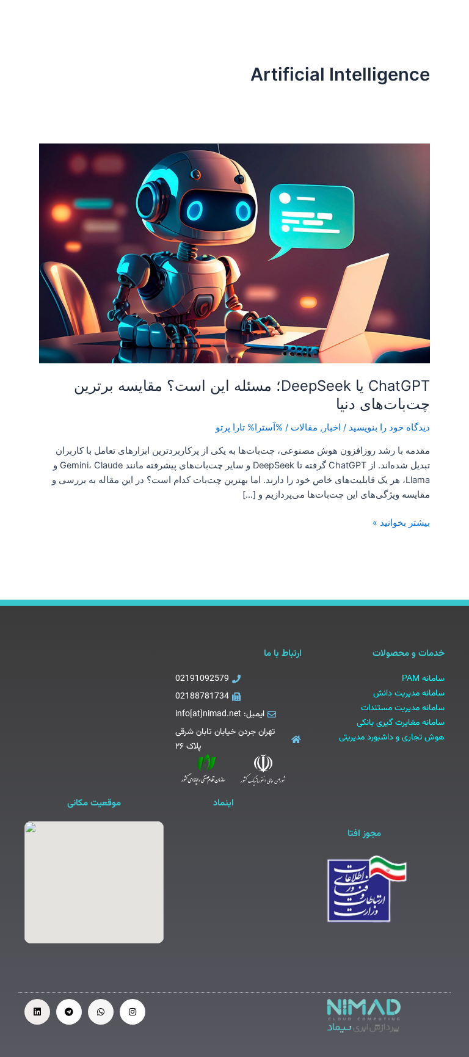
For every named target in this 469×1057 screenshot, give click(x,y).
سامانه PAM (423, 679)
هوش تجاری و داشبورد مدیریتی (392, 737)
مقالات (304, 427)
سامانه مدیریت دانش (409, 693)
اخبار (331, 427)
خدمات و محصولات (409, 654)
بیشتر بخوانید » (401, 521)
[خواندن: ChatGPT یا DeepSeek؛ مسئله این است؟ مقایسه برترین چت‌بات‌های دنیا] (234, 252)
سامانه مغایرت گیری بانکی (401, 723)
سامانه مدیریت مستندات (403, 708)
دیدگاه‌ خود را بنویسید (389, 427)
